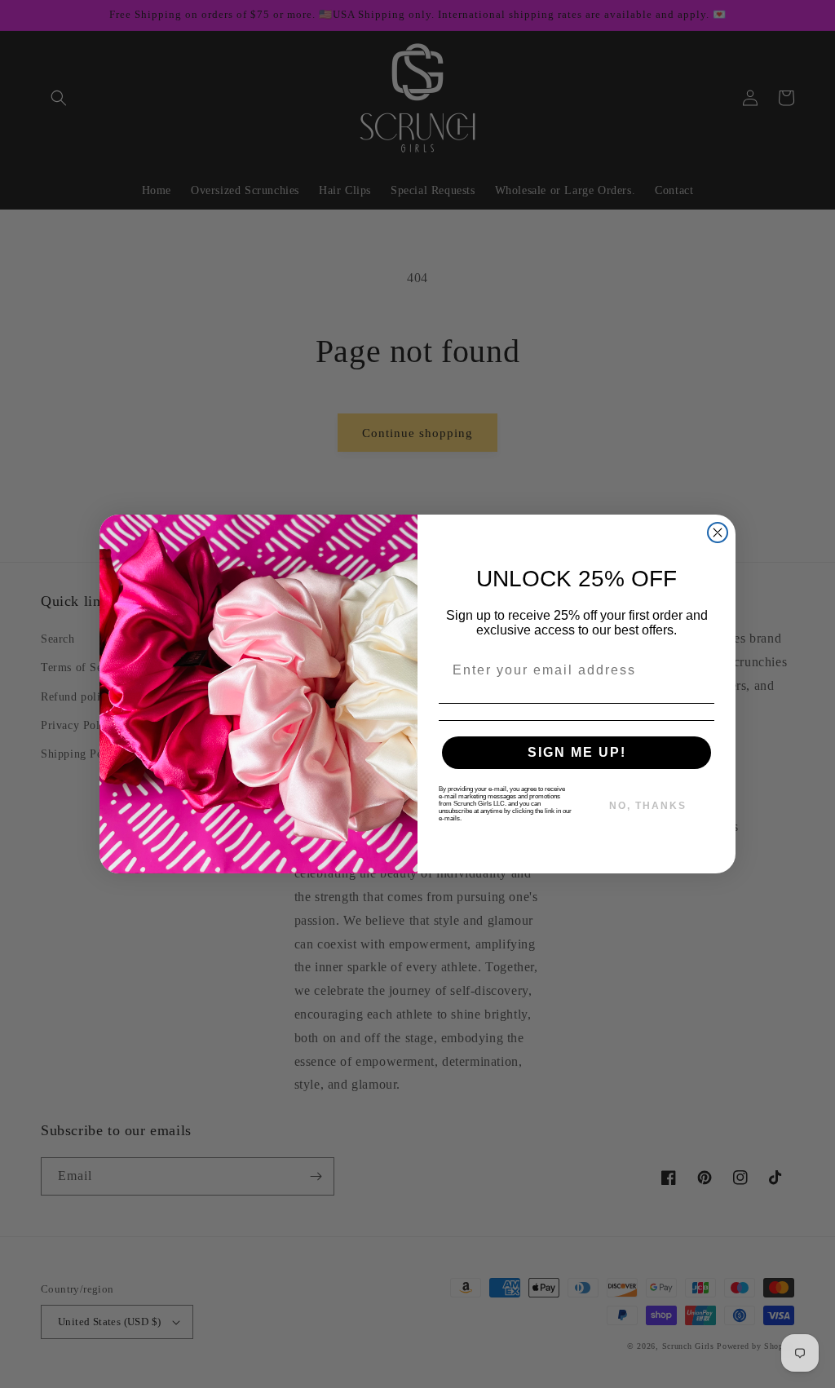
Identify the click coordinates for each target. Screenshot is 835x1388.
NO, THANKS (648, 805)
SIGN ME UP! (577, 752)
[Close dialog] (717, 532)
